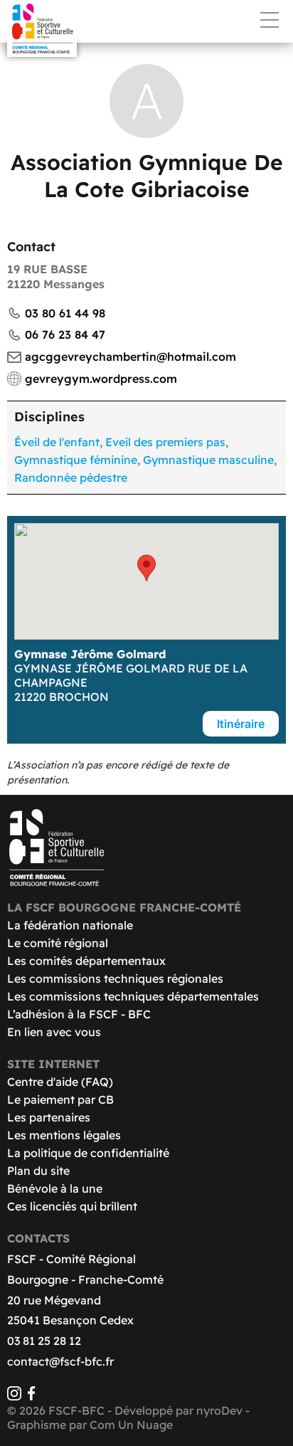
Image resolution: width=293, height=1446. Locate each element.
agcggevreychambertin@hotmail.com (130, 356)
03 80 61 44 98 (65, 313)
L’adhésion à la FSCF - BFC (79, 1014)
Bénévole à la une (54, 1188)
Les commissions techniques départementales (133, 996)
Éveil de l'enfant (57, 442)
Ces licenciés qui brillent (72, 1206)
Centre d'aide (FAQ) (60, 1082)
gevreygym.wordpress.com (101, 378)
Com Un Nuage (131, 1425)
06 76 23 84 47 (65, 334)
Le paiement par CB (60, 1099)
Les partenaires (48, 1117)
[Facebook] (31, 1396)
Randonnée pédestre (70, 477)
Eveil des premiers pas (165, 442)
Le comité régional (57, 943)
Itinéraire (241, 724)
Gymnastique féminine (75, 460)
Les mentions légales (64, 1135)
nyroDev (219, 1410)
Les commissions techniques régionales (115, 978)
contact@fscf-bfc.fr (60, 1361)
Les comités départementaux (86, 961)
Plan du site (38, 1170)
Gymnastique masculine (208, 460)
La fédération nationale (70, 925)
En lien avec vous (54, 1032)
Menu (269, 20)
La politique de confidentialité (88, 1153)
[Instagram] (14, 1396)
